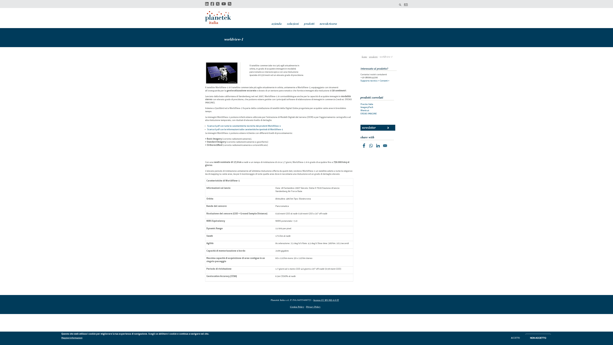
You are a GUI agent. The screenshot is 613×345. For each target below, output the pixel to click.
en (406, 4)
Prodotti (309, 23)
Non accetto (538, 338)
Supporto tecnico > (369, 80)
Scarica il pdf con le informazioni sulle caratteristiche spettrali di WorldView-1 (245, 129)
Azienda (277, 23)
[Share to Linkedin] (378, 145)
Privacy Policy (313, 306)
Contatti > (384, 80)
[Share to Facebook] (364, 145)
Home (364, 56)
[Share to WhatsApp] (371, 145)
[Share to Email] (385, 145)
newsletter (369, 127)
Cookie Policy (297, 306)
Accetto (515, 338)
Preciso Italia (366, 104)
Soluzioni (293, 23)
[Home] (221, 17)
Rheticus (364, 110)
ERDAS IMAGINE (368, 113)
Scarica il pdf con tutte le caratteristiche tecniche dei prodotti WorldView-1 (244, 126)
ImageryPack (366, 107)
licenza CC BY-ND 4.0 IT (326, 300)
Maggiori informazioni (71, 338)
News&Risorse (328, 23)
